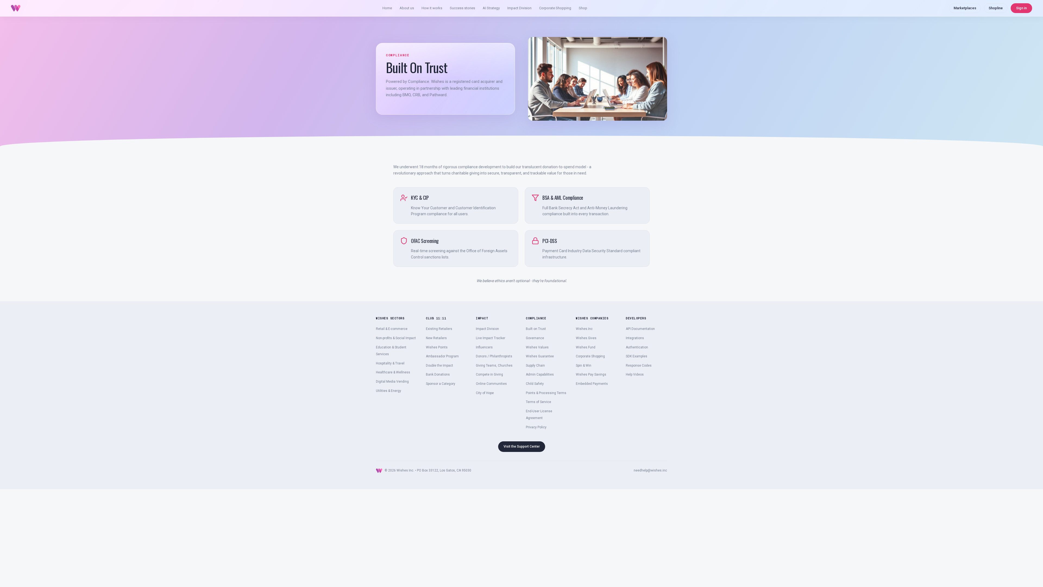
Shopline (996, 8)
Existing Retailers (439, 329)
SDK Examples (636, 356)
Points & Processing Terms (546, 393)
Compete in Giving (489, 374)
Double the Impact (439, 365)
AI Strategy (491, 8)
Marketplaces (965, 8)
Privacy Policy (536, 427)
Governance (535, 338)
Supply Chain (535, 365)
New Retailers (436, 338)
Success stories (462, 8)
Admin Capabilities (540, 374)
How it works (432, 8)
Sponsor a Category (440, 384)
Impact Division (519, 8)
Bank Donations (438, 374)
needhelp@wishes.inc (650, 470)
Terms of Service (538, 402)
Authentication (637, 347)
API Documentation (640, 329)
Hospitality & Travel (390, 363)
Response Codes (639, 365)
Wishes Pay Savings (591, 374)
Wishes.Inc (584, 329)
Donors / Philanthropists (494, 356)
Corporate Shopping (555, 8)
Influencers (484, 347)
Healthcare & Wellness (393, 372)
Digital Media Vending (392, 381)
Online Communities (491, 384)
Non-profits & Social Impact (396, 338)
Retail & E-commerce (391, 329)
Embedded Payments (592, 384)
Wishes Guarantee (540, 356)
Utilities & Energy (388, 391)
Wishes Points (437, 347)
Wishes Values (537, 347)
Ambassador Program (442, 356)
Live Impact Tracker (490, 338)
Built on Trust (536, 329)
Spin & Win (583, 365)
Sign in (1021, 8)
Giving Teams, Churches (494, 365)
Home (387, 8)
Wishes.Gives (586, 338)
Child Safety (535, 384)
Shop (583, 8)
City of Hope (485, 393)
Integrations (635, 338)
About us (407, 8)
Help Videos (635, 374)
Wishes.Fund (585, 347)
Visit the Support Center (522, 446)
